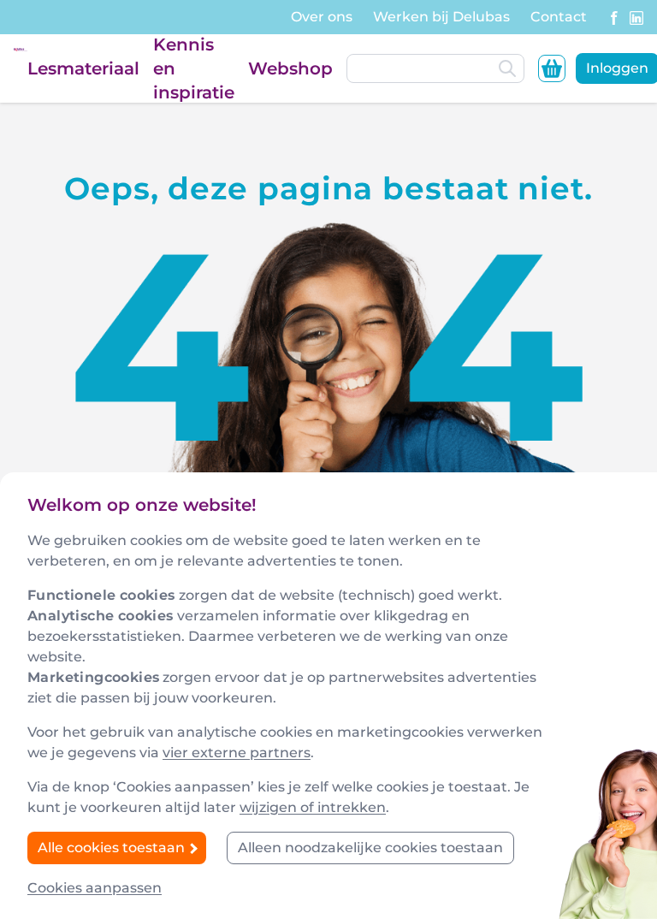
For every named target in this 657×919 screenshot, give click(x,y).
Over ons (321, 17)
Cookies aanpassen (94, 888)
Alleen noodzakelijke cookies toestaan (370, 847)
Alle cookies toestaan (113, 847)
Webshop (290, 68)
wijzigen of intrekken (313, 807)
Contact (558, 17)
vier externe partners (237, 752)
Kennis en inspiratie (193, 68)
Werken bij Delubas (441, 17)
